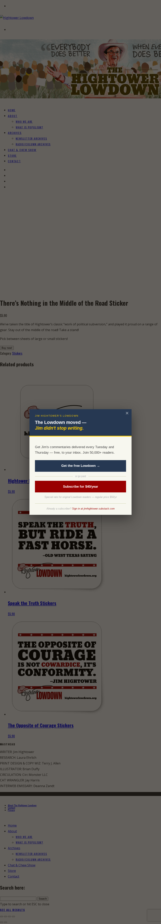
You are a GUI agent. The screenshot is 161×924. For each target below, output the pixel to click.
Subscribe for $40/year (80, 486)
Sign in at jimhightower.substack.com (93, 508)
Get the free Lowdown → (80, 466)
